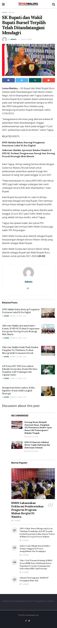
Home (4, 12)
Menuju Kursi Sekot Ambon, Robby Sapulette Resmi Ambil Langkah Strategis (18, 390)
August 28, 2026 (32, 451)
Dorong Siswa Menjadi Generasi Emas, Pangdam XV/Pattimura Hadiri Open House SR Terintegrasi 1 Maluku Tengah (38, 427)
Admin (13, 39)
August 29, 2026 (32, 437)
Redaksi (5, 601)
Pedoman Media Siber (21, 601)
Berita (11, 12)
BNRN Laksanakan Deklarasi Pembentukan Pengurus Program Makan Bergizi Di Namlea (27, 509)
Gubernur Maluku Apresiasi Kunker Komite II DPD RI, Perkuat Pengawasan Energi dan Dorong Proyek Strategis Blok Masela (28, 153)
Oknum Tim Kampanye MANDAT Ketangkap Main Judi (34, 579)
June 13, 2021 (26, 39)
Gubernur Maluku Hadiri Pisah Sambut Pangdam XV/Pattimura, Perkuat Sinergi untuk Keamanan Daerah (20, 350)
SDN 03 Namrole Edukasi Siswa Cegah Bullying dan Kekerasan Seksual (37, 445)
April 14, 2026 (16, 316)
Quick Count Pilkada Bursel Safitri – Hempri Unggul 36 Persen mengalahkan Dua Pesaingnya (35, 548)
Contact (50, 601)
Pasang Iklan (39, 601)
